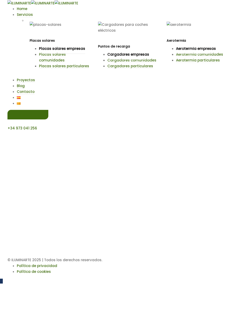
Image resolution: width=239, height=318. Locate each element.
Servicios (25, 14)
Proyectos (26, 80)
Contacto (26, 91)
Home (22, 8)
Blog (21, 85)
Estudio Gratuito (26, 114)
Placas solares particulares (64, 66)
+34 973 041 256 (22, 128)
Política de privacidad (37, 265)
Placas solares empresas (62, 48)
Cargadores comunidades (131, 60)
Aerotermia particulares (198, 60)
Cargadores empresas (128, 54)
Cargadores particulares (130, 66)
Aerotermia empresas (196, 48)
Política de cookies (34, 271)
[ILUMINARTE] (19, 2)
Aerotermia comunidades (199, 54)
